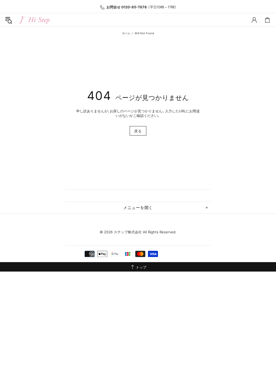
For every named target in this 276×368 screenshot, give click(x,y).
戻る (138, 131)
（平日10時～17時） (141, 7)
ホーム (126, 33)
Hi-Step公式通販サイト (34, 20)
